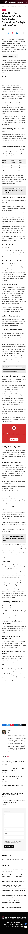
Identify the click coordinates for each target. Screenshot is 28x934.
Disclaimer (7, 926)
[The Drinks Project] (14, 2)
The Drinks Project (15, 929)
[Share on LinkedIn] (17, 33)
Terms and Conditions (17, 926)
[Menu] (2, 2)
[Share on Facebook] (4, 33)
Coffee (3, 9)
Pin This (15, 439)
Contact (18, 922)
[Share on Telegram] (21, 33)
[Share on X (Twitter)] (8, 33)
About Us (12, 922)
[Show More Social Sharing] (25, 33)
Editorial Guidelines (9, 924)
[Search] (26, 2)
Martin (7, 29)
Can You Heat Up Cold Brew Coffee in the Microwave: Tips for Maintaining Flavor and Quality (12, 778)
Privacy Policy (19, 924)
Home (7, 922)
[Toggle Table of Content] (15, 56)
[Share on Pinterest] (13, 33)
